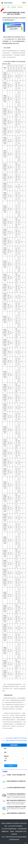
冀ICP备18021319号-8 (12, 837)
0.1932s (25, 843)
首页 (8, 7)
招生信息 (20, 7)
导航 (25, 2)
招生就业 (14, 7)
